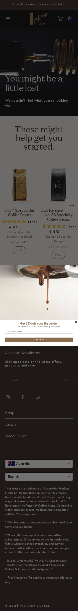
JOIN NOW (39, 340)
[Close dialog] (76, 322)
